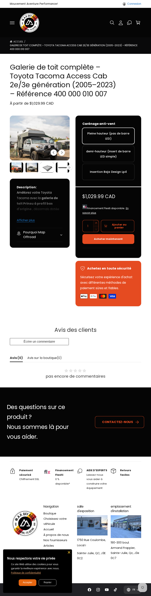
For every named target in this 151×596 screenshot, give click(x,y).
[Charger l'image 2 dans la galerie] (32, 167)
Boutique (49, 513)
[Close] (69, 552)
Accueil (18, 41)
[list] (75, 479)
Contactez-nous (117, 422)
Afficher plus (26, 220)
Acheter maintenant (108, 239)
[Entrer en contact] (129, 22)
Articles (48, 546)
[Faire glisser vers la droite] (62, 152)
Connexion (134, 4)
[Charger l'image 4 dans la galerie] (62, 167)
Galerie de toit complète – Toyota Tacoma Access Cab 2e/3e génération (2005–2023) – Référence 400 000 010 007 (73, 47)
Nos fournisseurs (55, 540)
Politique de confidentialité (26, 572)
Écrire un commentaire (39, 341)
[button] (12, 22)
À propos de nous (56, 535)
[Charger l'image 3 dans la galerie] (47, 167)
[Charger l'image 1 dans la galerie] (16, 167)
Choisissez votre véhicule (55, 521)
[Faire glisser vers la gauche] (54, 152)
